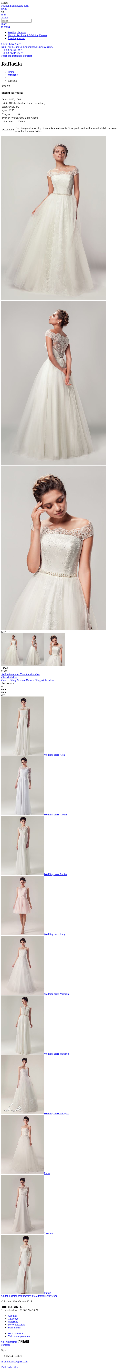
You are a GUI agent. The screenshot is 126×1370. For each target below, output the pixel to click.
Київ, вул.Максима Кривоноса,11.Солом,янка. (27, 47)
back (26, 5)
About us (12, 1315)
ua (4, 14)
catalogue (13, 74)
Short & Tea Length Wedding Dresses (27, 35)
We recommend (16, 1333)
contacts (5, 1344)
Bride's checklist (9, 1367)
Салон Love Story (11, 44)
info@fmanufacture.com (44, 1295)
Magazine (13, 1321)
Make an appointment (19, 1336)
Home (11, 71)
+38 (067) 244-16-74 (12, 52)
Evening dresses (16, 38)
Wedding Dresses (17, 32)
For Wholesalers (16, 1324)
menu (4, 8)
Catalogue (13, 1318)
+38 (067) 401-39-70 (12, 49)
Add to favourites (10, 674)
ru (2, 14)
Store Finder (14, 1327)
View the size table (30, 674)
